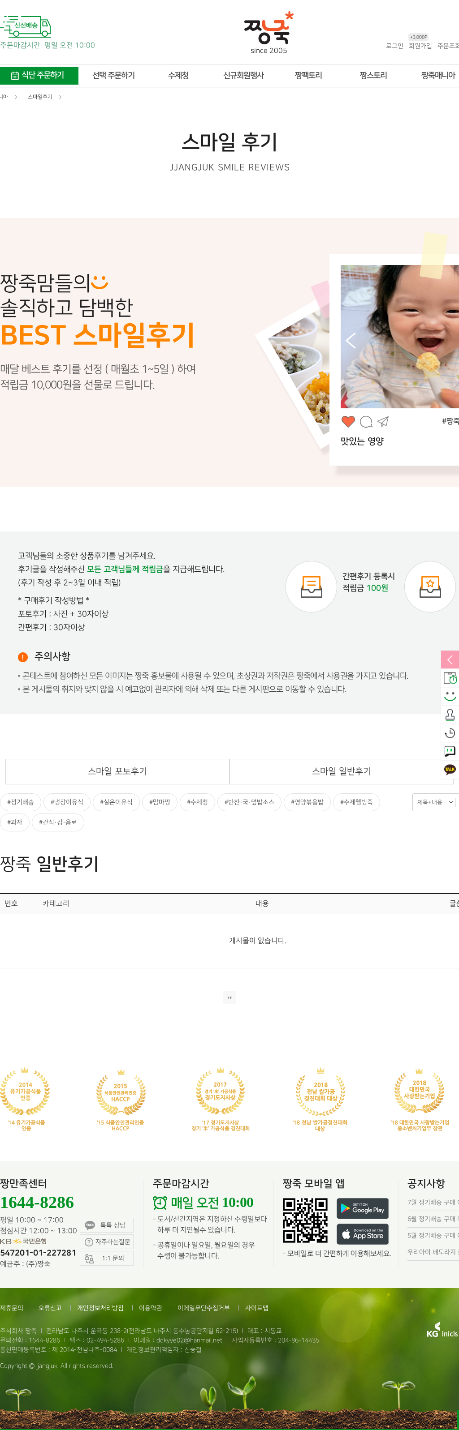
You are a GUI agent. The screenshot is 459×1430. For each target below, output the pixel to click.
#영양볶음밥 (307, 802)
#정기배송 (20, 802)
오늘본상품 (450, 733)
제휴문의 (11, 1308)
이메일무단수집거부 (204, 1308)
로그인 (394, 46)
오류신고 (50, 1308)
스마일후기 (450, 697)
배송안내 (450, 678)
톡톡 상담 (113, 1225)
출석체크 (450, 715)
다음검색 (229, 997)
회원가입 (420, 45)
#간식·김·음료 (58, 822)
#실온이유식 (116, 802)
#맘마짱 (159, 802)
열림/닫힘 (450, 660)
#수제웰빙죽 (356, 802)
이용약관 (150, 1308)
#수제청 (197, 802)
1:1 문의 (450, 752)
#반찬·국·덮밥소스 (249, 802)
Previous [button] (350, 341)
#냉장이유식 (67, 802)
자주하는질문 (112, 1241)
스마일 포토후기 (117, 771)
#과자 (14, 822)
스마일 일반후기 (341, 771)
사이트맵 (256, 1308)
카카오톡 (450, 770)
